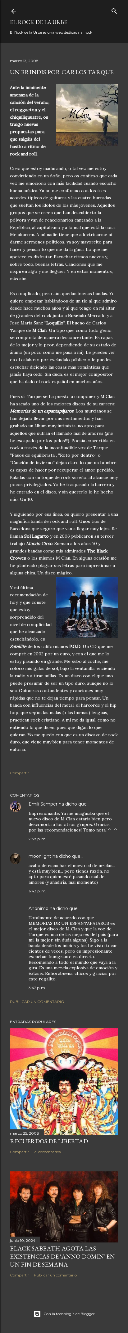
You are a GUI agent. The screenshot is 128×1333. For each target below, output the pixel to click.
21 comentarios (47, 1151)
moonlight (40, 856)
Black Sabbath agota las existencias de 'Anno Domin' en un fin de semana (62, 1256)
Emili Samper (43, 804)
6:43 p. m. (37, 891)
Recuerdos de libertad (49, 1141)
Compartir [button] (19, 773)
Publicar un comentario (37, 1001)
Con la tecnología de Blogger (69, 1313)
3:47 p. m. (37, 987)
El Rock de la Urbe (38, 22)
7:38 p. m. (37, 838)
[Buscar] (114, 10)
